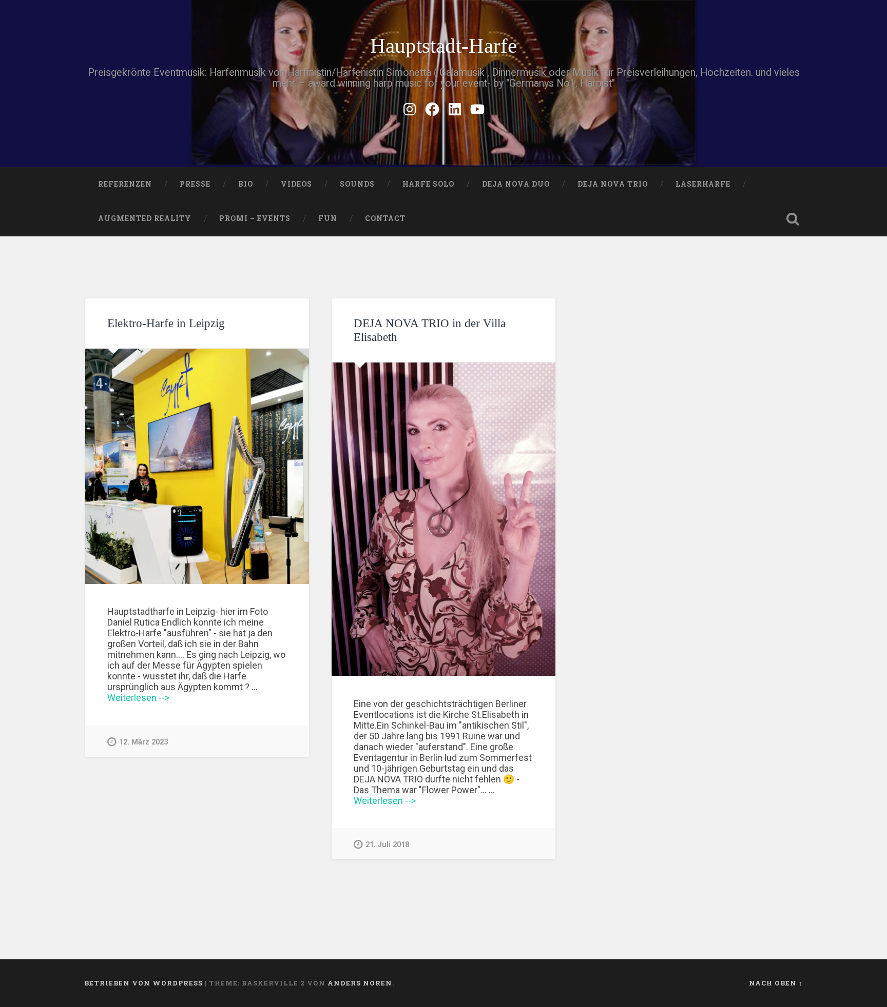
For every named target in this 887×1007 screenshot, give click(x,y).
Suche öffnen (792, 219)
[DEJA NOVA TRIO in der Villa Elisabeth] (443, 519)
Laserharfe (703, 184)
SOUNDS (357, 184)
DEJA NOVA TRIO (612, 184)
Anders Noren (359, 983)
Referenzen (125, 184)
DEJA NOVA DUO (516, 184)
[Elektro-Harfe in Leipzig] (197, 466)
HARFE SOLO (428, 184)
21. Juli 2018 (387, 844)
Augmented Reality (144, 218)
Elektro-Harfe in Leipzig (166, 323)
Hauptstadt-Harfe (443, 45)
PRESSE (195, 184)
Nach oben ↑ (776, 983)
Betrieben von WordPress (143, 983)
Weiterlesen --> (138, 697)
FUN (327, 218)
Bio (245, 184)
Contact (385, 218)
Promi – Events (255, 218)
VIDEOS (296, 184)
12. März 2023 (143, 742)
